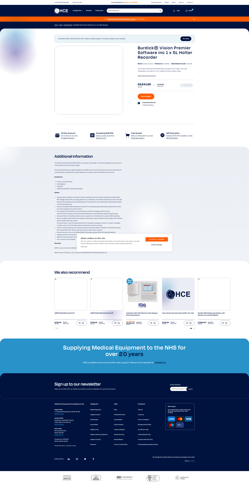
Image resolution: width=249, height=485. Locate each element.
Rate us (174, 2)
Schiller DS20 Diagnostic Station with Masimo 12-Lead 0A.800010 (211, 314)
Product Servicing (119, 434)
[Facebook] (93, 459)
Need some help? (77, 2)
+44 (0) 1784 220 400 (61, 2)
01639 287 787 (58, 435)
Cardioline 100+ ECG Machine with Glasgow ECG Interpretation (142, 314)
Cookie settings (156, 244)
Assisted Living (94, 429)
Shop (60, 25)
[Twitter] (85, 459)
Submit (190, 389)
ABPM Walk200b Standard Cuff (101, 313)
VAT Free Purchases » (172, 138)
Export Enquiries (118, 424)
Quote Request (118, 419)
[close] (168, 233)
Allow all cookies (156, 239)
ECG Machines (68, 25)
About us (181, 2)
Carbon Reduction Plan (144, 434)
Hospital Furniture (95, 414)
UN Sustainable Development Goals (148, 444)
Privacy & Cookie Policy (121, 444)
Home (56, 25)
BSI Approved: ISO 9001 (144, 424)
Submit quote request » (137, 138)
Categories (77, 10)
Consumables (94, 424)
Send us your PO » (101, 138)
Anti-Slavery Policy (143, 429)
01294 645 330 (59, 424)
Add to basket (146, 96)
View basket (185, 38)
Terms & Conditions (143, 419)
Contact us (190, 2)
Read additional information (147, 76)
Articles (167, 2)
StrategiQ (192, 461)
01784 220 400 (59, 414)
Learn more (84, 246)
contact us (160, 362)
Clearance (99, 10)
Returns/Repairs (118, 439)
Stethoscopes (94, 419)
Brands (89, 10)
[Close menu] (194, 19)
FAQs (115, 409)
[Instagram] (77, 459)
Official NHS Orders (119, 414)
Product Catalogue (156, 2)
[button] (160, 11)
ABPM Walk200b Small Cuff (64, 313)
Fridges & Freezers (95, 439)
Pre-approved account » (68, 138)
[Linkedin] (69, 459)
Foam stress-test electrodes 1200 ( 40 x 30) (178, 313)
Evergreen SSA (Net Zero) (145, 439)
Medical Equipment (95, 409)
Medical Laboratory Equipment (99, 434)
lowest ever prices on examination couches (121, 19)
